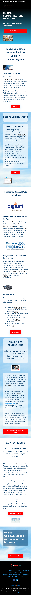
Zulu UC (15, 106)
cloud (17, 464)
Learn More (15, 332)
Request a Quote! (15, 513)
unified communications (19, 271)
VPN (13, 325)
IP (3, 273)
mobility (5, 275)
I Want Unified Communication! (15, 31)
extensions (8, 386)
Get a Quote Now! (15, 556)
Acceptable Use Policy (9, 570)
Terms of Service (22, 570)
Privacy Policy (13, 572)
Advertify (16, 593)
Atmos (15, 172)
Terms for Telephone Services (11, 575)
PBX (6, 273)
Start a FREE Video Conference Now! (15, 431)
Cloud (13, 222)
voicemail (18, 319)
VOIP (25, 228)
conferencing (20, 393)
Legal (20, 572)
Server (16, 311)
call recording (22, 135)
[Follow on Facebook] (14, 580)
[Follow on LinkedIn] (17, 580)
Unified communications (11, 79)
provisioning (18, 307)
